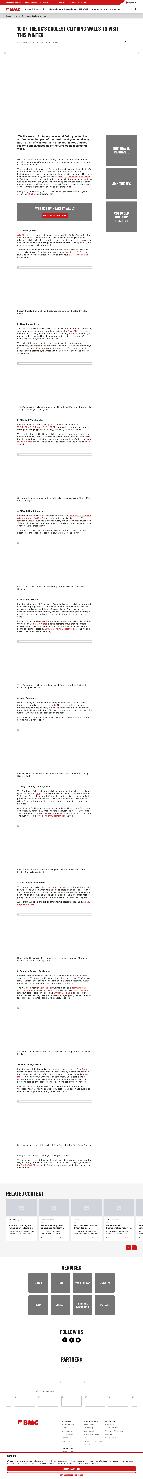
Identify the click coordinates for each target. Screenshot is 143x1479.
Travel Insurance (30, 2)
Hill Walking (84, 9)
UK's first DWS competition (51, 816)
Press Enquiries (111, 1438)
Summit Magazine (82, 1305)
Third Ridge (73, 331)
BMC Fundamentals (78, 254)
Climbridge (82, 990)
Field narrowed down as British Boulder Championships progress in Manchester (86, 1226)
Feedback (109, 1434)
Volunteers (44, 2)
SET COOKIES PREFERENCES (71, 1475)
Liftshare (60, 1305)
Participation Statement (94, 1441)
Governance (89, 1431)
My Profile (82, 2)
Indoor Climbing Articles (36, 16)
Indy (54, 705)
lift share (32, 194)
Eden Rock (82, 1069)
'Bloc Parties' (71, 252)
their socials (39, 348)
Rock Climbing (71, 9)
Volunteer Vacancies (114, 1431)
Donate (87, 1444)
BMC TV (105, 1282)
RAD (38, 1305)
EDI (85, 1438)
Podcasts (65, 1438)
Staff (64, 1428)
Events (73, 2)
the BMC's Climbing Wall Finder (74, 176)
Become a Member (13, 2)
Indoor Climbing (55, 9)
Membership (67, 1431)
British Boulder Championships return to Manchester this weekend (118, 1226)
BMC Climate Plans (92, 1434)
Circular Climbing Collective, (58, 629)
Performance (114, 9)
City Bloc (21, 235)
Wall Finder (82, 1282)
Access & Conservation (35, 9)
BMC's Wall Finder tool (32, 1165)
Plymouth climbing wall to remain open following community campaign (21, 1226)
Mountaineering (99, 9)
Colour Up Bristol (38, 624)
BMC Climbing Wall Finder (54, 215)
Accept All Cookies (71, 1469)
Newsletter (66, 1441)
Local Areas (63, 2)
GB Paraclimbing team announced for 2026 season (52, 1226)
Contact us (110, 1424)
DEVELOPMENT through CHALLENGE (37, 427)
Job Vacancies (111, 1428)
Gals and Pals (46, 988)
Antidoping (88, 1428)
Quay (38, 793)
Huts (60, 1282)
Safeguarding (89, 1424)
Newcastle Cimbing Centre (59, 887)
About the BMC (68, 1424)
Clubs (53, 2)
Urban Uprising (62, 993)
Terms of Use (67, 1452)
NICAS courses (24, 441)
